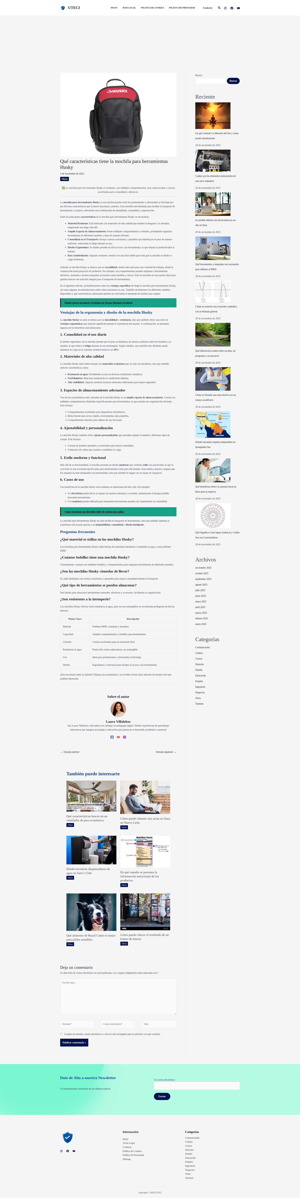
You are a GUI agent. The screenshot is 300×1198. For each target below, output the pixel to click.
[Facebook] (231, 8)
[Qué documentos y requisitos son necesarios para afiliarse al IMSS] (212, 248)
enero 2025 (200, 624)
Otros (65, 179)
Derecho (199, 664)
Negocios (200, 692)
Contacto (127, 1147)
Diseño (198, 670)
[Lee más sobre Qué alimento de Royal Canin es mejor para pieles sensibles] (91, 912)
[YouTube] (238, 8)
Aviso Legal (129, 1143)
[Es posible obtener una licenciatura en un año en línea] (212, 204)
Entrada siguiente (166, 752)
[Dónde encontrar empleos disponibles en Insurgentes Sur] (212, 424)
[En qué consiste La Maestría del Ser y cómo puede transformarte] (212, 115)
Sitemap (127, 1159)
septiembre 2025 (203, 579)
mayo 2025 (200, 601)
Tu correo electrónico (164, 1079)
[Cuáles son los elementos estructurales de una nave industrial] (212, 161)
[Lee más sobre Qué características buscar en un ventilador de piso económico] (91, 796)
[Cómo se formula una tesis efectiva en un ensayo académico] (212, 379)
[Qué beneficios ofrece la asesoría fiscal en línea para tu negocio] (212, 470)
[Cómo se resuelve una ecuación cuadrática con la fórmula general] (212, 291)
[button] (207, 8)
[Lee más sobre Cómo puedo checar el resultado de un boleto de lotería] (145, 911)
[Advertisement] (150, 39)
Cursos (198, 658)
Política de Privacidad (133, 1155)
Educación (200, 675)
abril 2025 (200, 607)
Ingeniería (200, 686)
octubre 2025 (201, 573)
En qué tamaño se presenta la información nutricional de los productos (139, 876)
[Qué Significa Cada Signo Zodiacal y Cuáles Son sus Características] (212, 515)
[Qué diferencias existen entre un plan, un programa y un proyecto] (212, 334)
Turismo (199, 703)
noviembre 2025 (203, 567)
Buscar (198, 75)
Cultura (199, 653)
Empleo (199, 681)
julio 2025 (200, 590)
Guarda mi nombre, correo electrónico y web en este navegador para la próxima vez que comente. (112, 1034)
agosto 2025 (201, 584)
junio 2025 (200, 596)
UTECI (74, 8)
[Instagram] (225, 8)
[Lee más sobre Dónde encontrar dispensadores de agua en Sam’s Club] (91, 849)
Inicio (125, 1139)
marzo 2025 (201, 612)
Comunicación (202, 647)
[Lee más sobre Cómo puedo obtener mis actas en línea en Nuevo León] (145, 797)
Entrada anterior (69, 752)
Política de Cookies (132, 1151)
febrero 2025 (201, 618)
